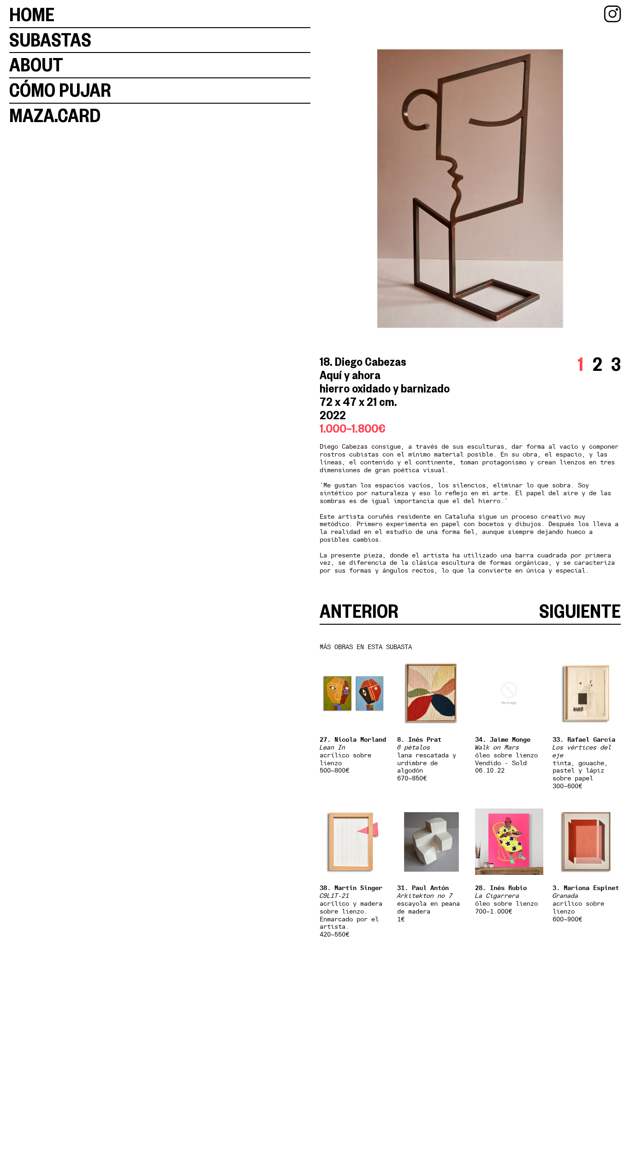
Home (31, 14)
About (36, 65)
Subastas (50, 40)
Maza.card (55, 115)
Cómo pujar (60, 90)
